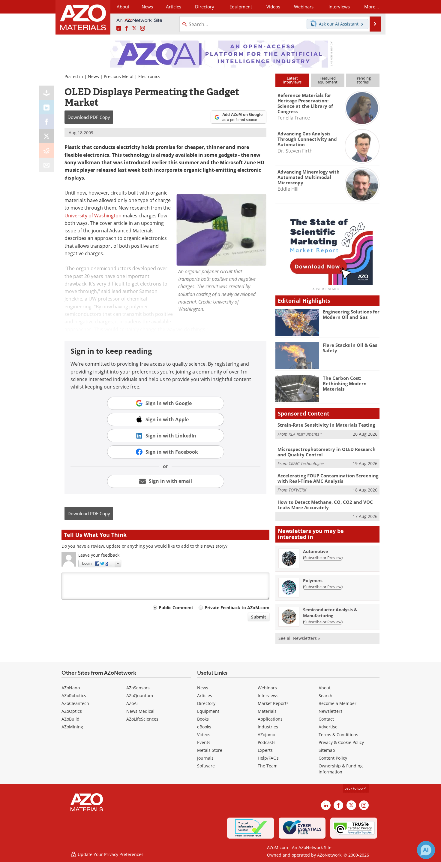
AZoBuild (71, 719)
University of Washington (93, 215)
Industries (268, 727)
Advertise (328, 727)
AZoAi (132, 703)
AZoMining (72, 727)
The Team (268, 766)
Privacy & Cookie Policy (341, 742)
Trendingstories (363, 80)
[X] (46, 136)
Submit (258, 617)
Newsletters (331, 711)
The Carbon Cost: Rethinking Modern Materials (345, 383)
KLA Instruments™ (305, 434)
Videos (203, 734)
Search (325, 695)
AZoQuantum (139, 695)
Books (203, 719)
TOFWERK (297, 490)
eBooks (204, 727)
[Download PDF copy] (46, 93)
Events (203, 742)
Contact (326, 719)
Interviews (268, 695)
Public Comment (176, 607)
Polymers (312, 580)
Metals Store (209, 750)
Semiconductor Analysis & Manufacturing (330, 613)
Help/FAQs (268, 758)
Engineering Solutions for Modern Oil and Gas (351, 314)
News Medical (140, 711)
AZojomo (266, 734)
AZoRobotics (74, 695)
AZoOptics (72, 711)
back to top (354, 788)
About (325, 688)
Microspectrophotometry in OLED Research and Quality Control (327, 452)
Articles (204, 695)
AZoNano (71, 688)
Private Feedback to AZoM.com (237, 607)
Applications (270, 719)
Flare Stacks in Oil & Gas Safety (350, 347)
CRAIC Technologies (307, 463)
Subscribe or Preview (322, 557)
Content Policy (333, 758)
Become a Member (337, 703)
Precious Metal (119, 76)
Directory (204, 7)
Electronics (149, 76)
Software (206, 766)
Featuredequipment (328, 80)
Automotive (315, 551)
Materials (267, 711)
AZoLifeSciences (142, 719)
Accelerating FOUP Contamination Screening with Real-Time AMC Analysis (328, 478)
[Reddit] (46, 150)
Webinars (267, 688)
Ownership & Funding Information (341, 769)
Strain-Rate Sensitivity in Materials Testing (326, 425)
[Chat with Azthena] (426, 850)
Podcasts (266, 742)
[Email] (46, 165)
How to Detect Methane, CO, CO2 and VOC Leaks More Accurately (325, 504)
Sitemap (327, 750)
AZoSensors (138, 688)
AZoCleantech (75, 703)
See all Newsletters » (299, 638)
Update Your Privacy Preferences (109, 854)
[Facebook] (46, 121)
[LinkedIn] (46, 107)
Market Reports (273, 703)
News (93, 76)
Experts (265, 750)
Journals (205, 758)
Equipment (208, 711)
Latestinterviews (292, 80)
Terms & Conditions (338, 734)
